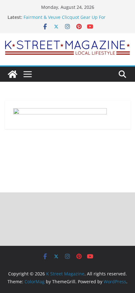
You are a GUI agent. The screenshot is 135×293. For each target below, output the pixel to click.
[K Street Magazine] (12, 74)
